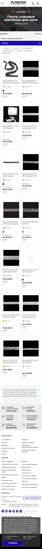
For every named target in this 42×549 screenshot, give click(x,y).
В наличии (6, 48)
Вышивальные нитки (9, 475)
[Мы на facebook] (10, 511)
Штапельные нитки (9, 467)
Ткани (4, 478)
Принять (13, 543)
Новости (5, 451)
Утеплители (26, 473)
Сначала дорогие (8, 50)
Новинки (18, 50)
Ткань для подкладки (29, 464)
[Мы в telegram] (3, 511)
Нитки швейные (8, 461)
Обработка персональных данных (30, 446)
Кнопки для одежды (29, 487)
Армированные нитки (10, 464)
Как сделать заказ (8, 448)
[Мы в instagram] (6, 511)
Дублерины (26, 467)
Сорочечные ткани (9, 486)
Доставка (5, 445)
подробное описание (21, 23)
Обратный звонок (32, 498)
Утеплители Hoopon (29, 479)
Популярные (28, 50)
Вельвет (25, 461)
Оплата (4, 442)
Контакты (25, 440)
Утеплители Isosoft (29, 476)
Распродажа (6, 53)
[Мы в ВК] (17, 511)
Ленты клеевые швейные (12, 38)
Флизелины (26, 470)
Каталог (5, 457)
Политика (7, 533)
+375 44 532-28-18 (15, 497)
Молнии (25, 481)
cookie (28, 533)
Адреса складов (28, 442)
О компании (6, 440)
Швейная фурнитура (29, 484)
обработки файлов (18, 533)
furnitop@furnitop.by (9, 501)
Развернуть (38, 33)
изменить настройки (17, 531)
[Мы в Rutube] (20, 511)
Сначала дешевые (26, 48)
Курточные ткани (8, 489)
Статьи (4, 454)
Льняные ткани (7, 480)
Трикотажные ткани (9, 483)
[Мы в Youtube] (13, 511)
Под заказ (15, 48)
